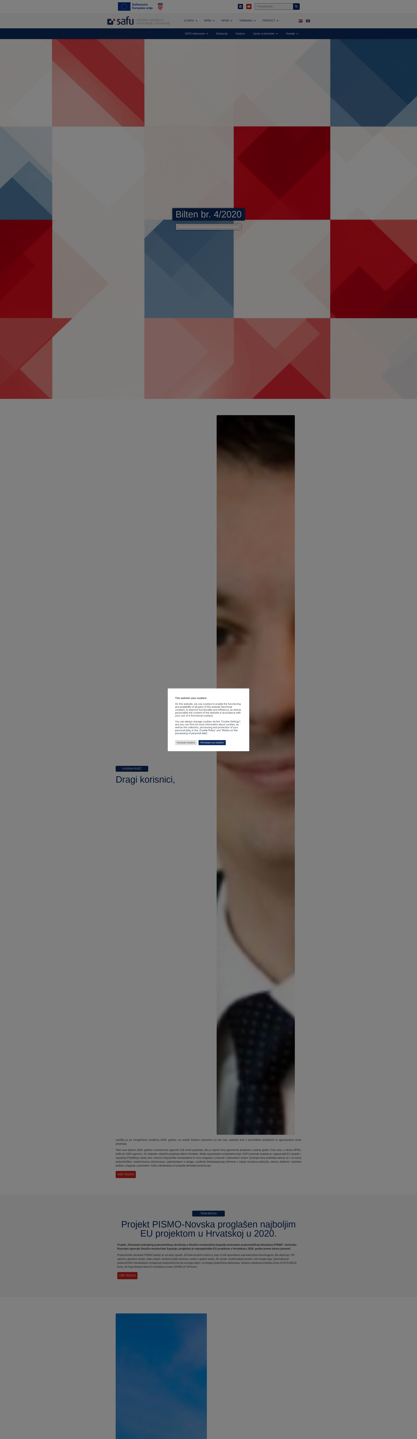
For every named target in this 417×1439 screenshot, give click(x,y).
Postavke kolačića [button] (186, 742)
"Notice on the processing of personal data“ (206, 732)
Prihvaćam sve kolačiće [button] (212, 742)
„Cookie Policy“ (207, 730)
